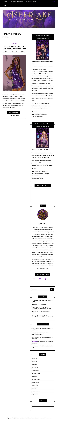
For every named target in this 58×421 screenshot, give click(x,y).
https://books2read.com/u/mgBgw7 (40, 173)
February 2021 (35, 382)
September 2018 (36, 391)
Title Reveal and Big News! (39, 304)
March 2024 (35, 367)
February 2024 (35, 370)
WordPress (48, 418)
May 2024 (34, 361)
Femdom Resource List (31, 1)
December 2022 (36, 379)
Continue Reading (13, 112)
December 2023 (36, 373)
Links (5, 5)
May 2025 (34, 358)
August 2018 (35, 394)
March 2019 (35, 388)
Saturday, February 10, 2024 (18, 51)
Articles (14, 43)
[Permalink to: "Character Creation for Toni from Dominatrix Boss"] (14, 72)
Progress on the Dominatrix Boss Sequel (41, 312)
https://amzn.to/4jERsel (37, 116)
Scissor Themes (31, 418)
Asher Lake (7, 51)
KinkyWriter (35, 341)
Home (5, 1)
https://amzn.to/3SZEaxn (38, 178)
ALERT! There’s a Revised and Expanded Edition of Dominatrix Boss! (42, 316)
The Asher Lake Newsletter (16, 1)
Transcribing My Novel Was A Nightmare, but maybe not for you (41, 308)
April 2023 (34, 376)
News (33, 408)
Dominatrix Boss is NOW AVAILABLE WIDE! (42, 301)
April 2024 (34, 364)
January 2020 (35, 385)
